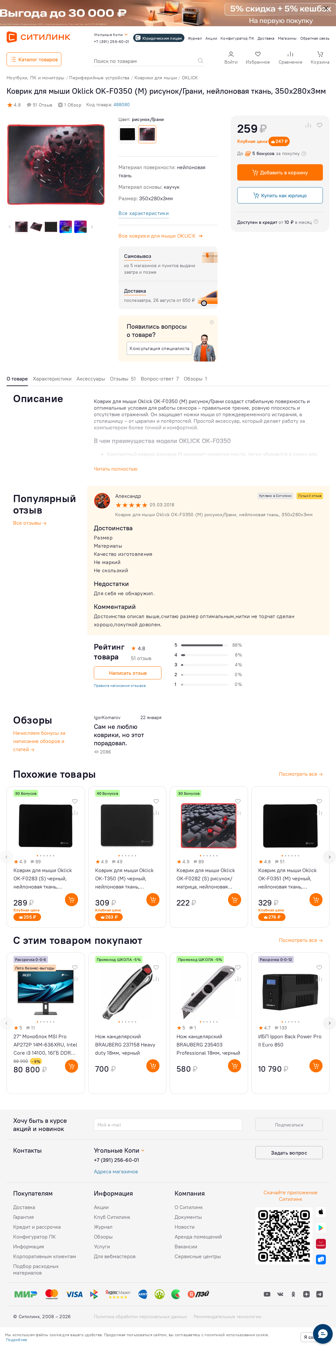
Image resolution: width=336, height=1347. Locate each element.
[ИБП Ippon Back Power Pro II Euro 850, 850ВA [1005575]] (290, 1023)
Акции (101, 1207)
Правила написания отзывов (120, 685)
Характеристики (52, 378)
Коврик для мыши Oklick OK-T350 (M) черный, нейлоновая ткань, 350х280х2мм (124, 879)
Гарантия (23, 1217)
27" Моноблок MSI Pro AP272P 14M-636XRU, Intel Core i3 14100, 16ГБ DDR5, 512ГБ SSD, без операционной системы (45, 1045)
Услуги (102, 1246)
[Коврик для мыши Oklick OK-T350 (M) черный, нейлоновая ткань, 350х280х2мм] (127, 857)
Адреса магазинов (116, 1171)
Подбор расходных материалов (36, 1269)
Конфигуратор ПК (34, 1236)
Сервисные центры (198, 1256)
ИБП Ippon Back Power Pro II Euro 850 (290, 1040)
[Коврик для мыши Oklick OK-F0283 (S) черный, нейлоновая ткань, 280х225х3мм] (46, 857)
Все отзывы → (30, 522)
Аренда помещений (198, 1236)
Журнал (103, 1226)
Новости (185, 1226)
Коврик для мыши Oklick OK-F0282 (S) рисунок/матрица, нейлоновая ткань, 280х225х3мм (206, 879)
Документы (188, 1217)
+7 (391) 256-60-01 (116, 1160)
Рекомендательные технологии (227, 1316)
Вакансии (186, 1246)
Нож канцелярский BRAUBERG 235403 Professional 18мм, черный (208, 1044)
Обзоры (195, 378)
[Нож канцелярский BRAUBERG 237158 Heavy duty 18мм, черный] (127, 1023)
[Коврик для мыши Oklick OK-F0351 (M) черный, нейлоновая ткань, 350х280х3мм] (290, 857)
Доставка (24, 1207)
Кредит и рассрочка (37, 1226)
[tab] (17, 380)
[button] (231, 58)
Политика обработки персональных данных (140, 1316)
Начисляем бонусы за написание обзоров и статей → (39, 741)
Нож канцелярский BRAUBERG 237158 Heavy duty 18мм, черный (125, 1044)
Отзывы (123, 378)
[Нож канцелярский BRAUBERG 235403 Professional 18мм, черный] (209, 1023)
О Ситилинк (189, 1207)
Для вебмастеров (115, 1256)
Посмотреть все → (301, 940)
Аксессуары (90, 378)
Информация (28, 1246)
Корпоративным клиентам (44, 1256)
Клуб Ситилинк (112, 1217)
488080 (122, 104)
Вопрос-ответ (160, 378)
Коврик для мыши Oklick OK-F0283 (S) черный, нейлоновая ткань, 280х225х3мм (42, 879)
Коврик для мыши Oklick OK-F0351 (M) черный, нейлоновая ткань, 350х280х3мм (287, 879)
